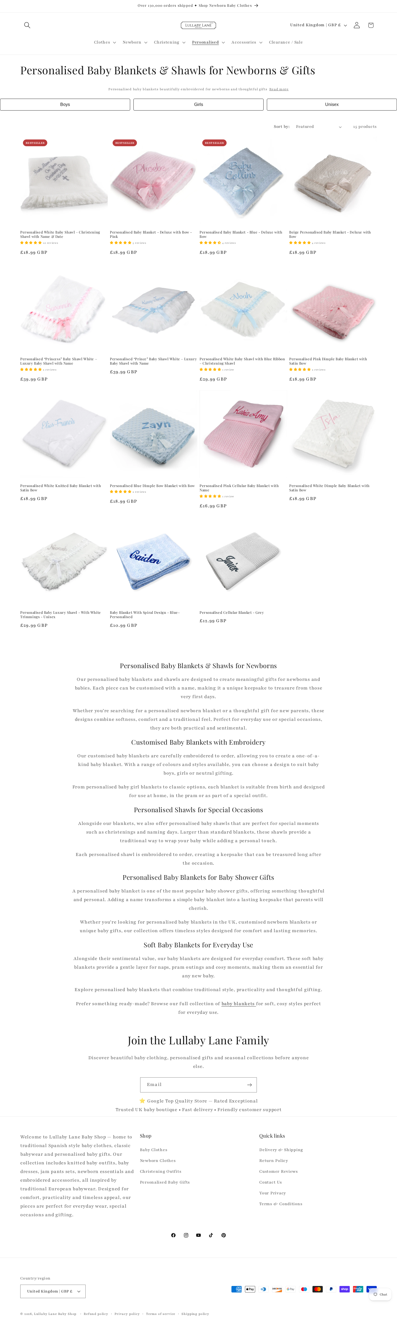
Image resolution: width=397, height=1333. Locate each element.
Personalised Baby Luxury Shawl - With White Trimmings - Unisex (60, 614)
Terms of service (160, 1314)
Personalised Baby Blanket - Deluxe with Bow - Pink (151, 234)
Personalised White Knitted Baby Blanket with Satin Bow (60, 488)
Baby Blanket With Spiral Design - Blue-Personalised (145, 614)
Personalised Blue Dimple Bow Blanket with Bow (152, 486)
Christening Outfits (160, 1171)
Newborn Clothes (158, 1160)
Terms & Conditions (280, 1204)
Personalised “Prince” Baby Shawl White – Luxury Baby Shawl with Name (153, 361)
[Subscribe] (249, 1084)
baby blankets (238, 1004)
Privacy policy (127, 1314)
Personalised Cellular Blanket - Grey (232, 612)
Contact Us (270, 1182)
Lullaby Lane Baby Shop (55, 1314)
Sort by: (282, 126)
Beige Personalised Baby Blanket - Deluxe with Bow (330, 234)
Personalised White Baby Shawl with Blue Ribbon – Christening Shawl (242, 361)
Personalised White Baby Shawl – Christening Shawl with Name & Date (60, 234)
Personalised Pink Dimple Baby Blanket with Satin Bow (328, 361)
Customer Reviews (278, 1171)
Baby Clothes (153, 1149)
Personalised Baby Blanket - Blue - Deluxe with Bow (241, 234)
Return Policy (273, 1160)
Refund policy (96, 1314)
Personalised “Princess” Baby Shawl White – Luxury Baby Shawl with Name (58, 361)
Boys (65, 104)
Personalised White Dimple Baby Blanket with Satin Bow (329, 488)
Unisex (332, 104)
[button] (27, 25)
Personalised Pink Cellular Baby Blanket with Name (239, 488)
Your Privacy (272, 1193)
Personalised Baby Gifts (165, 1182)
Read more (278, 89)
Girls (198, 104)
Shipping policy (195, 1314)
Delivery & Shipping (281, 1149)
